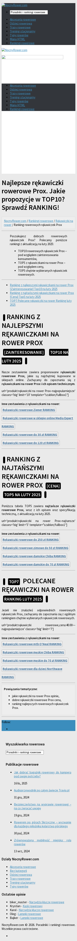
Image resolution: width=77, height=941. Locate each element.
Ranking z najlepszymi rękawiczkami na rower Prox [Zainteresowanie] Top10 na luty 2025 (42, 287)
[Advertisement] (38, 144)
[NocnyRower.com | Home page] (14, 5)
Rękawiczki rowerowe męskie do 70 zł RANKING (35, 660)
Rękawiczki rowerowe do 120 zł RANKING (31, 443)
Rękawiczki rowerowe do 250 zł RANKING (31, 540)
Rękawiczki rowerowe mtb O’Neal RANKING (32, 644)
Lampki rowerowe (29, 914)
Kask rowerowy (33, 906)
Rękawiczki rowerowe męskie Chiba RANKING (33, 652)
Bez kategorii (18, 871)
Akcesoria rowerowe (23, 19)
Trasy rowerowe (20, 27)
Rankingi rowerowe (22, 43)
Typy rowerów (19, 35)
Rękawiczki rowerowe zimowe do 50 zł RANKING (35, 548)
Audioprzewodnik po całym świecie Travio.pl (41, 790)
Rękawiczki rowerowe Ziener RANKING (29, 410)
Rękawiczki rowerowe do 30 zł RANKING (30, 435)
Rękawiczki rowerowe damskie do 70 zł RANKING (36, 564)
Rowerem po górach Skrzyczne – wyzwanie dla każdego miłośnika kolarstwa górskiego (42, 824)
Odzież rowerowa (21, 23)
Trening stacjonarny (22, 31)
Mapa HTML (17, 39)
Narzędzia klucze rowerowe (46, 902)
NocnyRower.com (15, 221)
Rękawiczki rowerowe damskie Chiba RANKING (34, 556)
